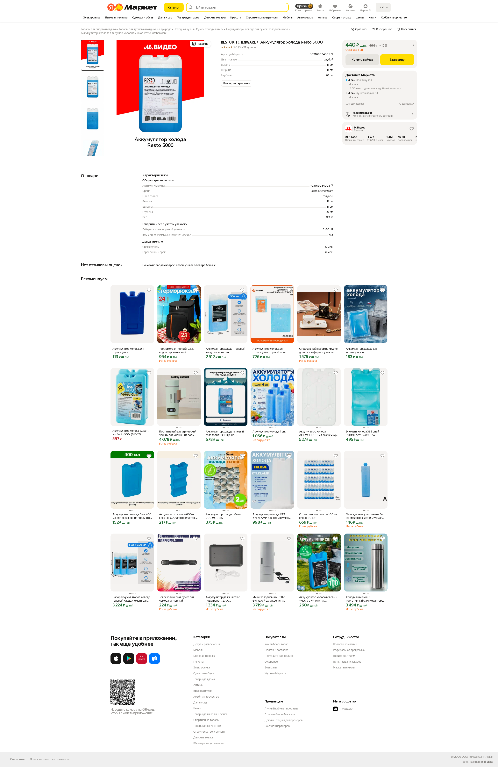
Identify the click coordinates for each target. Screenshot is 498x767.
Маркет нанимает (344, 667)
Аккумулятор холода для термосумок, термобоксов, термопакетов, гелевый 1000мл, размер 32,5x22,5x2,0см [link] (270, 350)
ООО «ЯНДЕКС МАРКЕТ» (477, 756)
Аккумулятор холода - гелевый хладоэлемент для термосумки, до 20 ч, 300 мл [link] (225, 350)
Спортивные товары (206, 720)
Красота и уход (202, 690)
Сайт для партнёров (277, 726)
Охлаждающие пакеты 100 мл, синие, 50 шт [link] (318, 516)
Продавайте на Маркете (280, 714)
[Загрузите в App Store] (115, 663)
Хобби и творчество (206, 696)
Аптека (198, 685)
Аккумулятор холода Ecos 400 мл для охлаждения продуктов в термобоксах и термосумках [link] (131, 516)
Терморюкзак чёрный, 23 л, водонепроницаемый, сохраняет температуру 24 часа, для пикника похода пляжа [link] (176, 350)
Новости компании (345, 644)
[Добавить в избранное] (149, 290)
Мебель (198, 650)
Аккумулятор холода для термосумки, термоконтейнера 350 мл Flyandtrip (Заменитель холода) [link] (132, 350)
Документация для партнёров (284, 720)
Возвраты (271, 667)
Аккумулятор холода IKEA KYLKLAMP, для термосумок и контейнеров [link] (272, 516)
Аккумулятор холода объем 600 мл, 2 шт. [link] (223, 516)
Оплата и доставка (276, 650)
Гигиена (198, 661)
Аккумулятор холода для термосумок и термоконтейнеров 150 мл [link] (363, 350)
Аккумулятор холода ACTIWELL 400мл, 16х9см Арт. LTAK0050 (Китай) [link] (318, 433)
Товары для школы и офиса (210, 714)
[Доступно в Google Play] (128, 663)
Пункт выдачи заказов (347, 661)
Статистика (17, 759)
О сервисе (271, 661)
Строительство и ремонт (209, 731)
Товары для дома (204, 679)
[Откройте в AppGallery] (141, 663)
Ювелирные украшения (208, 743)
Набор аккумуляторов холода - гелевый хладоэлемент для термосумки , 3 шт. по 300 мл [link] (132, 599)
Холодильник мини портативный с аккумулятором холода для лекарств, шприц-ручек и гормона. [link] (365, 599)
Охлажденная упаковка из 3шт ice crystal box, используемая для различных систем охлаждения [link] (365, 516)
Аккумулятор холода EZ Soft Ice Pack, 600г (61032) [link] (130, 432)
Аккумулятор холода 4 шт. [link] (269, 431)
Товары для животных (207, 725)
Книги (197, 708)
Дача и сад (200, 702)
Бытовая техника (204, 655)
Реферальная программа (349, 650)
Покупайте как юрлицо (279, 655)
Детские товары (203, 737)
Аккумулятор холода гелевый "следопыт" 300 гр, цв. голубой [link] (225, 433)
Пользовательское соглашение (50, 759)
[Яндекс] (488, 761)
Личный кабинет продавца (281, 708)
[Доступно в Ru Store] (154, 663)
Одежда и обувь (203, 673)
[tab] (92, 18)
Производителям (344, 655)
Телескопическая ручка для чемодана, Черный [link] (176, 599)
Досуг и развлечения (206, 644)
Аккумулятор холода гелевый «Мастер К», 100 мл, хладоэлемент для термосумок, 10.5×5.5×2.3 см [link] (318, 599)
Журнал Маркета (275, 673)
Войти (383, 7)
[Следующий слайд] (205, 98)
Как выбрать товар (276, 644)
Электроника (201, 667)
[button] (236, 83)
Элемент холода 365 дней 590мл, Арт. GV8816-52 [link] (362, 433)
